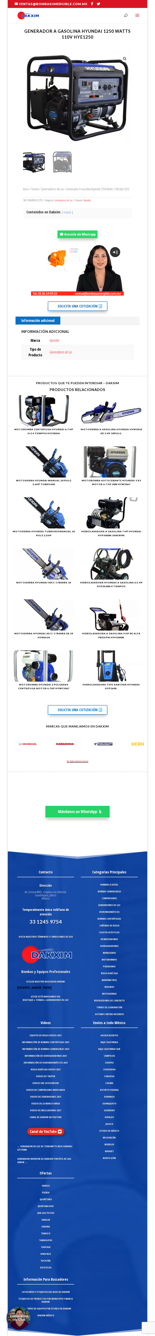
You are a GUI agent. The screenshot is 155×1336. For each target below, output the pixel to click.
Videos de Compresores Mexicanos (45, 1090)
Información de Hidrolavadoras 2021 (46, 1055)
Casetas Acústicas (109, 932)
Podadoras (109, 966)
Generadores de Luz (52, 189)
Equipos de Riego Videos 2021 (46, 1035)
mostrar (67, 212)
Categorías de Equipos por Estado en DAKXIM (45, 1308)
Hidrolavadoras (109, 946)
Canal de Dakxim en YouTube (46, 1117)
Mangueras (109, 952)
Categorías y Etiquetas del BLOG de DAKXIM (46, 1292)
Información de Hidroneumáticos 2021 (46, 1062)
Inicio (26, 189)
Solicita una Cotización (78, 306)
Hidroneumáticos (109, 912)
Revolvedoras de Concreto (109, 1000)
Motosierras (109, 993)
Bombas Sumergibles (109, 891)
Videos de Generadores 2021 (45, 1096)
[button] (124, 58)
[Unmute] (91, 293)
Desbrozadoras (109, 939)
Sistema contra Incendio (109, 1014)
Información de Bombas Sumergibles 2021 (45, 1049)
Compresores (109, 898)
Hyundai (87, 200)
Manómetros (109, 980)
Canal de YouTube (43, 1131)
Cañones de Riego (109, 925)
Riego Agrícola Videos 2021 (46, 1069)
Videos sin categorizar (46, 1083)
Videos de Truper (45, 1076)
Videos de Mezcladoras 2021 (45, 1110)
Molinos (109, 987)
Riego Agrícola (109, 973)
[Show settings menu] (98, 293)
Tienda (35, 189)
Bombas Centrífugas (109, 918)
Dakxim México (45, 1315)
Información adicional (38, 320)
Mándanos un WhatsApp (77, 811)
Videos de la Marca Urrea (45, 1103)
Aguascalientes (109, 1035)
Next (140, 745)
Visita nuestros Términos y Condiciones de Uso (46, 936)
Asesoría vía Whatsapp (80, 234)
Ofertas (46, 1173)
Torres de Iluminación (109, 1007)
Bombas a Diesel (109, 884)
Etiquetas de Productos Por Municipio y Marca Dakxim (46, 1300)
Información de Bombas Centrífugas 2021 (45, 1042)
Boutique (28, 1000)
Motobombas (109, 959)
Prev (15, 745)
